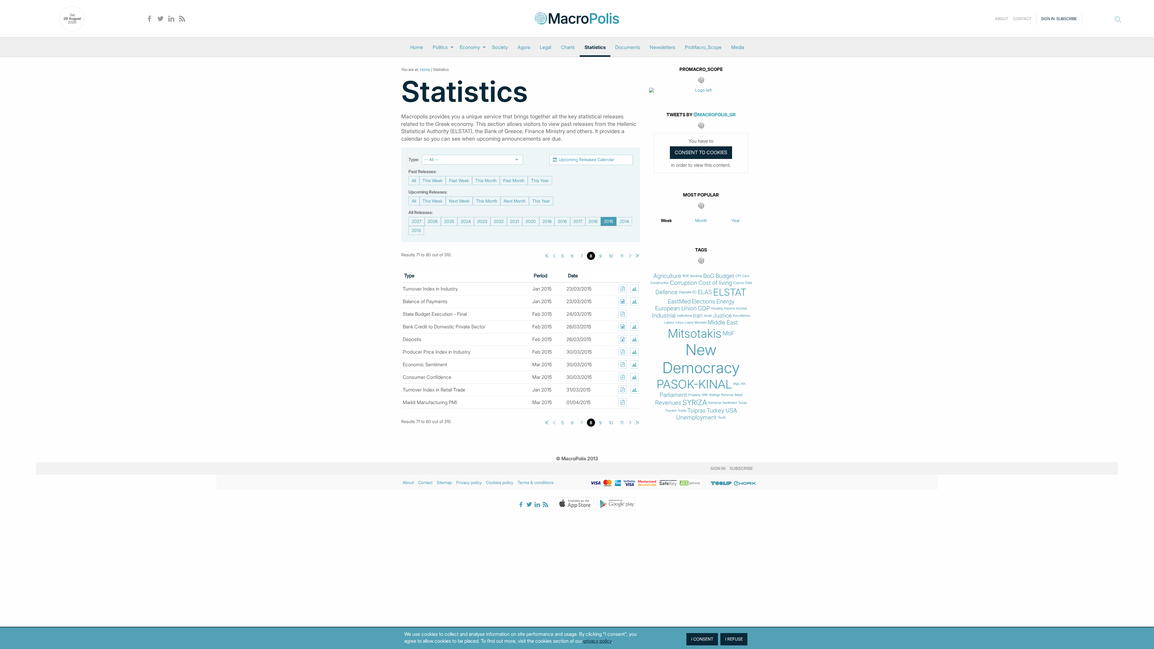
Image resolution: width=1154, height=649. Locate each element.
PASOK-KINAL (694, 384)
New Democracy (701, 359)
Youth (722, 417)
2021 (514, 221)
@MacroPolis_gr (714, 114)
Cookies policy (499, 482)
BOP (685, 276)
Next (630, 256)
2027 (416, 221)
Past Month (513, 180)
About (1001, 18)
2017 (577, 221)
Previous (554, 256)
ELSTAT (729, 292)
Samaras (714, 403)
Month (701, 220)
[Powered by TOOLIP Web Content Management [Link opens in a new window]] (721, 483)
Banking (696, 276)
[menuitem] (416, 47)
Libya (679, 322)
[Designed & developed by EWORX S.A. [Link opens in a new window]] (745, 483)
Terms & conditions (535, 482)
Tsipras (696, 410)
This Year (540, 180)
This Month (486, 180)
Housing (717, 308)
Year (735, 220)
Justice (722, 315)
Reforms (727, 395)
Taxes (742, 403)
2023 (482, 221)
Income (741, 308)
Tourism (670, 411)
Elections (703, 301)
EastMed (679, 301)
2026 (433, 221)
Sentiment (729, 403)
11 (621, 255)
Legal (545, 47)
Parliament (673, 395)
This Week (432, 180)
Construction (659, 283)
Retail (738, 395)
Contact (1022, 18)
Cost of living (715, 282)
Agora (523, 47)
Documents (627, 47)
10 (611, 255)
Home (416, 47)
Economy (470, 47)
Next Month (515, 200)
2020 (531, 221)
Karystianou (741, 316)
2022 (499, 221)
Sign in (1048, 18)
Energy (725, 301)
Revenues (668, 402)
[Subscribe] (622, 289)
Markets (701, 322)
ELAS (705, 292)
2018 (562, 221)
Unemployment (696, 417)
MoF (728, 333)
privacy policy (597, 641)
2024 (466, 221)
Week (666, 220)
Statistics (595, 47)
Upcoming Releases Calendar (586, 159)
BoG (708, 276)
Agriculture (667, 276)
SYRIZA (694, 402)
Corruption (683, 282)
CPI (738, 276)
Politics (440, 47)
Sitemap (444, 482)
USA (731, 410)
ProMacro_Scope (703, 47)
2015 (608, 221)
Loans (689, 322)
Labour (669, 322)
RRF (705, 395)
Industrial (664, 315)
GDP (704, 308)
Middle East (723, 322)
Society (500, 47)
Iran (698, 315)
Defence (666, 292)
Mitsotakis (695, 333)
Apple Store (575, 503)
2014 (624, 221)
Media (737, 47)
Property (694, 395)
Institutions (684, 316)
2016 (592, 221)
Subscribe (1066, 18)
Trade (682, 411)
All (414, 180)
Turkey (715, 410)
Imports (729, 308)
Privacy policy (469, 482)
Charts (568, 47)
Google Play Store (616, 503)
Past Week (459, 180)
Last (637, 256)
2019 (546, 221)
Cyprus (738, 283)
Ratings (714, 395)
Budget (725, 276)
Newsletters (662, 47)
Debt (748, 283)
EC (694, 292)
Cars (745, 276)
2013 (416, 230)
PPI (743, 384)
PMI (736, 384)
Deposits (685, 292)
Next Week (459, 200)
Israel (708, 316)
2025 (449, 221)
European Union (676, 308)
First (547, 256)
